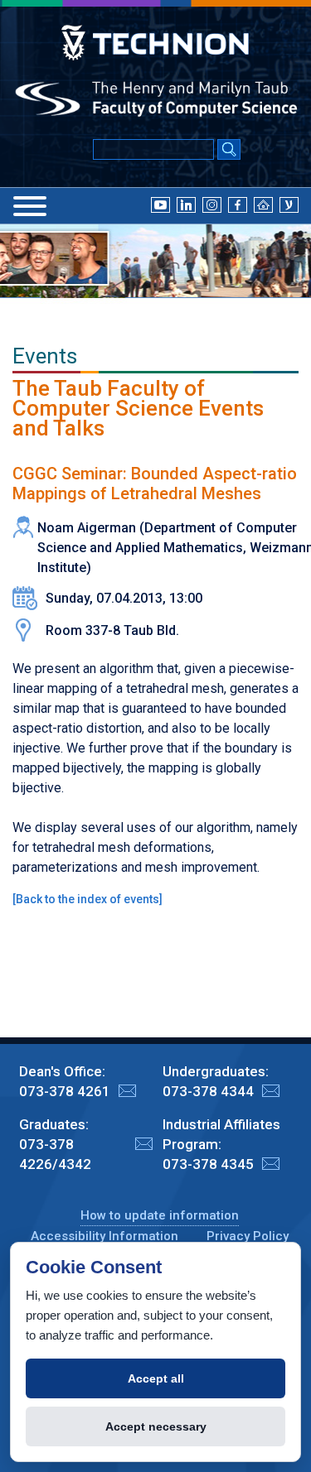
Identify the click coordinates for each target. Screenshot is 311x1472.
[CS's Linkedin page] (186, 204)
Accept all (156, 1378)
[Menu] (29, 206)
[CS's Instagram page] (211, 204)
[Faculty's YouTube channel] (160, 204)
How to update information (159, 1215)
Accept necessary (156, 1426)
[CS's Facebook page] (237, 204)
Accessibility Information (104, 1236)
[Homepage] (263, 204)
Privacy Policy (248, 1236)
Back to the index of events (87, 899)
